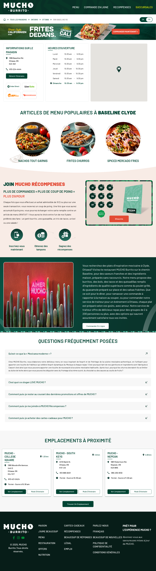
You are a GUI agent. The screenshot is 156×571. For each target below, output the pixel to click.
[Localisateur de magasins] (6, 19)
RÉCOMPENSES (72, 531)
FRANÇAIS (98, 531)
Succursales (144, 7)
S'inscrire (119, 219)
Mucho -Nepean (112, 455)
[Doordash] (29, 95)
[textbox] (78, 366)
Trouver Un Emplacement (78, 504)
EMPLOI (68, 548)
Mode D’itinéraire (37, 492)
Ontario (34, 19)
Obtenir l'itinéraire (16, 76)
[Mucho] (13, 86)
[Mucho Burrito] (18, 7)
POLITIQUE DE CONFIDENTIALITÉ (102, 545)
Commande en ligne (96, 7)
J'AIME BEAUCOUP (48, 531)
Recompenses (122, 7)
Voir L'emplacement (15, 492)
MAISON (42, 525)
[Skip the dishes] (13, 95)
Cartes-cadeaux (74, 525)
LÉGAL (67, 543)
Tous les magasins (18, 19)
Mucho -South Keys (65, 455)
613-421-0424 (14, 479)
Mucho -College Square (10, 456)
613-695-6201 (65, 473)
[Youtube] (22, 538)
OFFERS (42, 548)
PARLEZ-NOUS (100, 525)
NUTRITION (44, 554)
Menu (75, 7)
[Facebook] (13, 537)
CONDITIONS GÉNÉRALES (106, 552)
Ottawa (45, 19)
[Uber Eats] (29, 86)
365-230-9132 (116, 473)
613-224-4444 (15, 69)
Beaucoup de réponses (78, 537)
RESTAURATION (46, 543)
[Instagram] (18, 537)
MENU (41, 537)
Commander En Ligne (95, 326)
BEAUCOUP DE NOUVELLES (107, 537)
